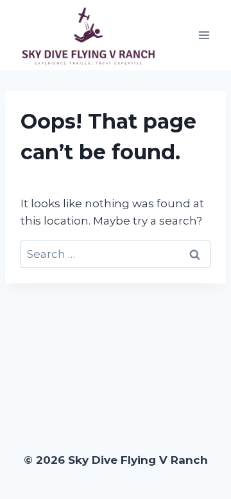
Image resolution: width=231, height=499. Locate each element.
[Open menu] (204, 35)
